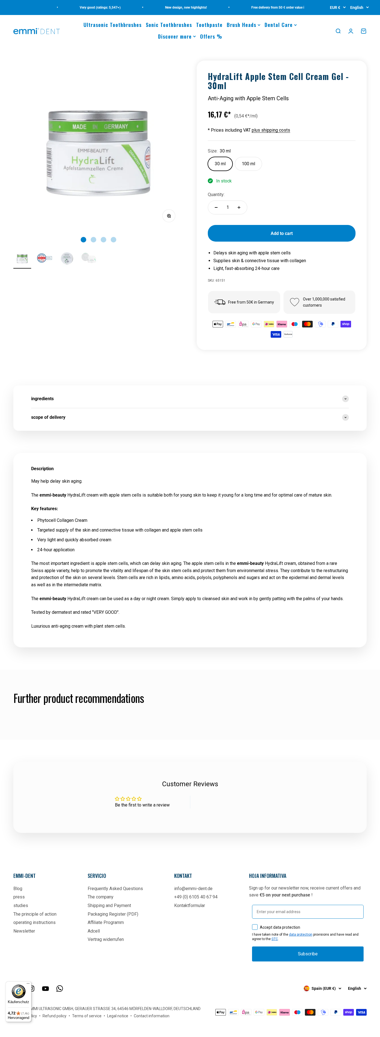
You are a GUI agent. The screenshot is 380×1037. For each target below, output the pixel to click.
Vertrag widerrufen (106, 939)
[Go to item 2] (44, 259)
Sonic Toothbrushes (169, 24)
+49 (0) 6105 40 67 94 (196, 897)
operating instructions (34, 922)
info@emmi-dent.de (193, 888)
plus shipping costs (271, 130)
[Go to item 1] (22, 259)
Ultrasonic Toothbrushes (112, 24)
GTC (275, 939)
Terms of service (87, 1016)
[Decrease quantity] (216, 207)
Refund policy (54, 1016)
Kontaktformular (189, 905)
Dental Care (279, 25)
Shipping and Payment (109, 905)
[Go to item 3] (67, 259)
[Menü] (28, 984)
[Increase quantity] (239, 207)
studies (20, 905)
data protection (300, 934)
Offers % (211, 36)
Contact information (151, 1016)
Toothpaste (209, 24)
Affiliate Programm (106, 922)
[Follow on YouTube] (45, 988)
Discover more (175, 36)
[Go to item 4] (89, 259)
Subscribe (308, 953)
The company (100, 897)
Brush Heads (241, 25)
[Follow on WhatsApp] (59, 988)
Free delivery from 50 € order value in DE (273, 7)
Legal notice (117, 1016)
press (19, 897)
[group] (190, 399)
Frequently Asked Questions (115, 888)
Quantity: (216, 194)
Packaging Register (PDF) (113, 914)
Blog (17, 888)
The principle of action (34, 914)
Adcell (94, 931)
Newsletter (24, 931)
